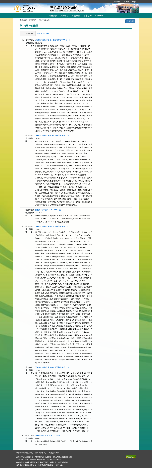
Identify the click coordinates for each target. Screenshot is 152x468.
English (134, 2)
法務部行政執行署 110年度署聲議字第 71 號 (52, 135)
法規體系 (64, 15)
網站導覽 (117, 2)
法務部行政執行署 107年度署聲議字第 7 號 (52, 226)
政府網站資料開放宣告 (24, 453)
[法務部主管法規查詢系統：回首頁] (31, 8)
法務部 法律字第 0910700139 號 (47, 435)
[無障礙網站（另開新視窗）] (131, 456)
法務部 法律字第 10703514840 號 (48, 210)
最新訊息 (53, 15)
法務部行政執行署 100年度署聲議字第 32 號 (52, 367)
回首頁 (126, 2)
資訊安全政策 (54, 453)
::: (109, 2)
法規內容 (32, 20)
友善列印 (130, 21)
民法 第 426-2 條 (42, 34)
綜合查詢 (76, 15)
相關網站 (99, 15)
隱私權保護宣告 (41, 453)
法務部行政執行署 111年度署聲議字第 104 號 (52, 40)
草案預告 (88, 15)
